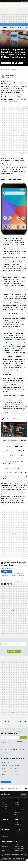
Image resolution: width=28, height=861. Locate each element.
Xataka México (5, 844)
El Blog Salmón (18, 832)
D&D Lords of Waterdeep (11, 440)
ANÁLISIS (3, 5)
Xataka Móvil (5, 804)
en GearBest (16, 253)
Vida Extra (16, 804)
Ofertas (20, 581)
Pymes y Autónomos (19, 834)
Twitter (16, 63)
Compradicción (6, 492)
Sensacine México (18, 846)
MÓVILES (10, 5)
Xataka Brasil (5, 846)
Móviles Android (11, 581)
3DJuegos (16, 802)
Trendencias (5, 832)
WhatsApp (5, 27)
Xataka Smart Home (6, 808)
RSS (20, 749)
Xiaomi (3, 774)
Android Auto (5, 777)
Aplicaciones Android (7, 765)
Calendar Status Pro (9, 472)
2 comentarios (7, 63)
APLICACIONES (18, 5)
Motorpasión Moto (18, 824)
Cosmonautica (8, 446)
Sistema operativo (6, 768)
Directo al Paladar (6, 822)
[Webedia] (24, 1)
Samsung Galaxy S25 (18, 726)
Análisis (16, 762)
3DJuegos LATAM (18, 844)
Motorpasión (17, 822)
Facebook (13, 63)
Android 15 (17, 777)
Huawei (4, 771)
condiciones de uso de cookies (15, 575)
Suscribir (23, 737)
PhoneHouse (18, 309)
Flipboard (19, 63)
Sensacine (17, 812)
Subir (22, 794)
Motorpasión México (19, 850)
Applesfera (4, 806)
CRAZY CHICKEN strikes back (13, 462)
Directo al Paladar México (6, 851)
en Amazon (11, 329)
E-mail (21, 63)
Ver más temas (6, 782)
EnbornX (6, 468)
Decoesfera (4, 834)
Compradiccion (5, 836)
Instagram (17, 749)
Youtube (14, 749)
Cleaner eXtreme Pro (10, 455)
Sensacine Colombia (19, 848)
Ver (15, 651)
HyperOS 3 (12, 27)
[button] (11, 76)
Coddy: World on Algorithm (12, 477)
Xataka (3, 802)
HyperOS (20, 27)
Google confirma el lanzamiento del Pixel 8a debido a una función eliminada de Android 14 (15, 721)
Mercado (16, 768)
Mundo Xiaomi (5, 811)
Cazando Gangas (19, 483)
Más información (5, 859)
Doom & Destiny (8, 451)
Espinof (16, 814)
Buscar (26, 788)
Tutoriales (17, 765)
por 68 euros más (9, 346)
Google (16, 771)
